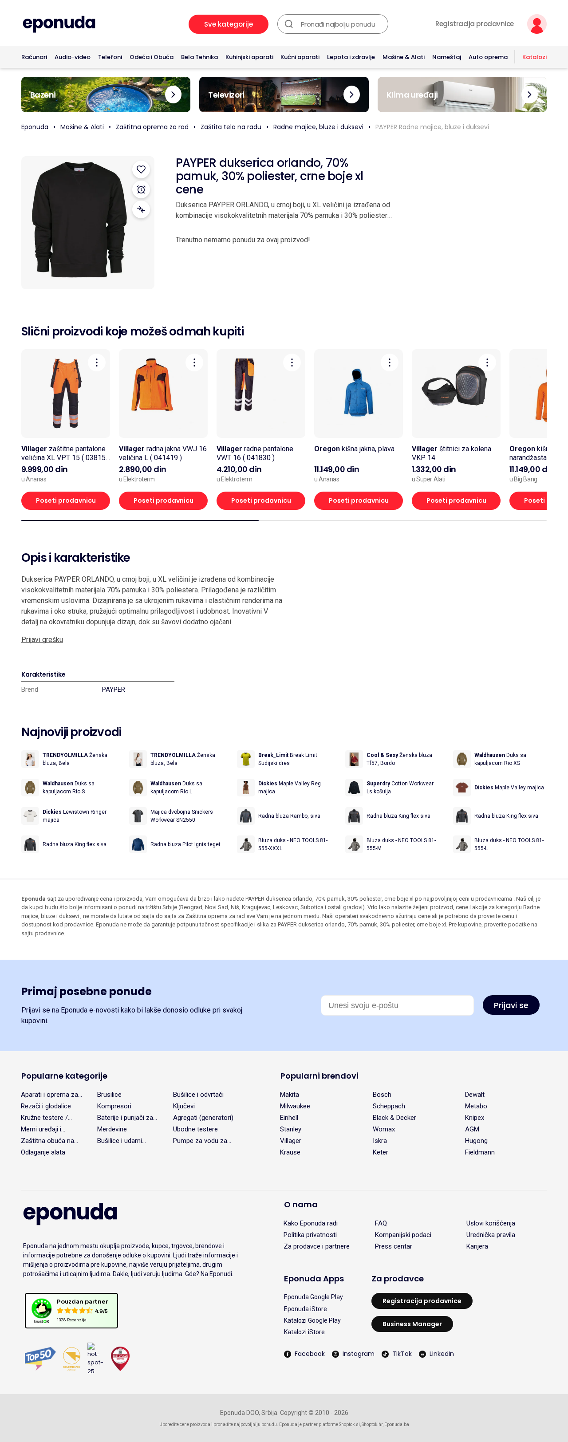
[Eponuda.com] (59, 24)
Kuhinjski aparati (249, 57)
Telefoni (110, 57)
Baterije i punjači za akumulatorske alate (126, 1118)
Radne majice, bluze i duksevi (318, 126)
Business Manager (412, 1324)
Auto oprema (488, 57)
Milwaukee (295, 1106)
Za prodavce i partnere (317, 1246)
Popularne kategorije (64, 1075)
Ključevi (184, 1106)
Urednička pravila (490, 1235)
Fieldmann (480, 1152)
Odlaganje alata (43, 1152)
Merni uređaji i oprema (41, 1129)
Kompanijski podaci (403, 1235)
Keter (380, 1152)
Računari (34, 57)
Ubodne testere (195, 1129)
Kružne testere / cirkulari (44, 1118)
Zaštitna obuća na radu (47, 1141)
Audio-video (73, 57)
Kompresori (114, 1106)
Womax (384, 1129)
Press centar (393, 1246)
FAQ (381, 1223)
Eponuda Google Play (313, 1296)
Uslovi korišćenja (490, 1223)
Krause (290, 1152)
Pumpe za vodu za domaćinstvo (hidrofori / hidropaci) (204, 1141)
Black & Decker (394, 1118)
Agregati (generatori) (203, 1118)
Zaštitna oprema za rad (152, 126)
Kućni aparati (300, 57)
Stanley (290, 1129)
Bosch (382, 1095)
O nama (301, 1204)
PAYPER (113, 689)
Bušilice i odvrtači (198, 1095)
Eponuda (34, 126)
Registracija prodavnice (474, 24)
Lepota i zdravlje (351, 57)
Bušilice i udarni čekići (119, 1141)
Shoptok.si (349, 1424)
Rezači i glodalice (46, 1106)
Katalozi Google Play (312, 1320)
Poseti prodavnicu (66, 500)
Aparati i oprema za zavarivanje (49, 1095)
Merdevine (112, 1129)
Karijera (477, 1246)
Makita (289, 1095)
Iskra (380, 1141)
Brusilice (109, 1095)
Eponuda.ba (396, 1424)
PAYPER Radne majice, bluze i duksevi (432, 126)
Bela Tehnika (199, 57)
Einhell (289, 1118)
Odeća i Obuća (152, 57)
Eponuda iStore (305, 1308)
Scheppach (389, 1106)
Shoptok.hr (372, 1424)
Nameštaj (446, 57)
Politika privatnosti (310, 1235)
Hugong (476, 1141)
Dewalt (475, 1095)
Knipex (474, 1118)
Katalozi (534, 57)
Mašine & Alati (404, 57)
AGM (472, 1129)
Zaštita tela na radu (231, 126)
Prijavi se (511, 1005)
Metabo (476, 1106)
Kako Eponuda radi (311, 1223)
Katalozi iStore (304, 1332)
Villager (290, 1141)
